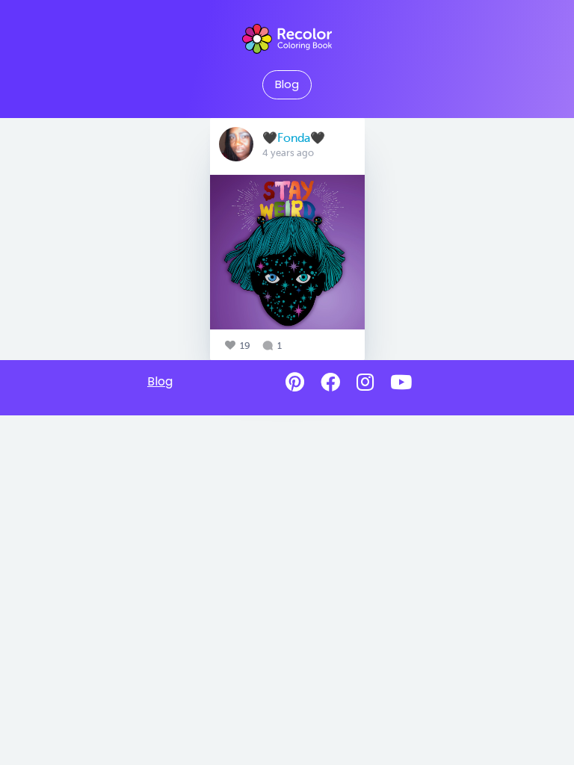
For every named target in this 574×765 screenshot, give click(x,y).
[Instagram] (365, 382)
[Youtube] (401, 382)
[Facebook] (330, 382)
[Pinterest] (295, 382)
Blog (287, 84)
